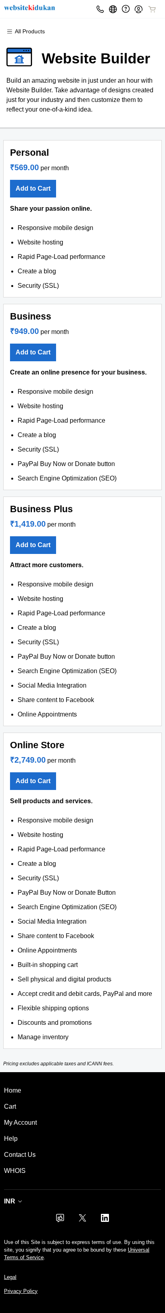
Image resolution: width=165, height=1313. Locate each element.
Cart (10, 1106)
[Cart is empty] (152, 9)
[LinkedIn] (105, 1220)
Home (12, 1090)
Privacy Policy (21, 1291)
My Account (20, 1122)
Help (11, 1138)
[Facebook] (60, 1220)
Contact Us (20, 1154)
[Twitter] (82, 1220)
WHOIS (15, 1170)
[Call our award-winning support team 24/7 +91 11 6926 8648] (125, 9)
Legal (10, 1277)
